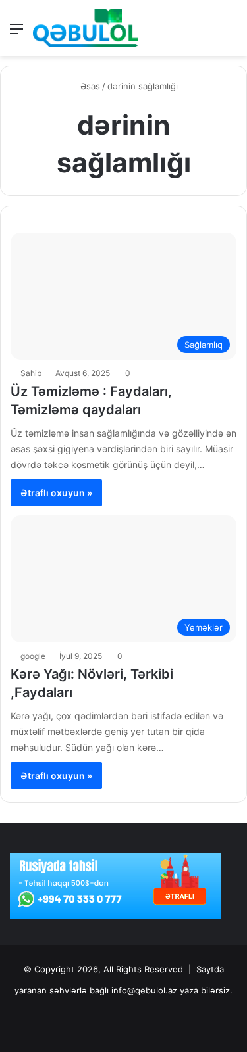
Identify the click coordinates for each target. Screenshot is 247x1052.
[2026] (85, 28)
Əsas (89, 86)
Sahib (30, 373)
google (32, 656)
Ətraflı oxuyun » (56, 492)
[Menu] (16, 33)
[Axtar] (230, 33)
